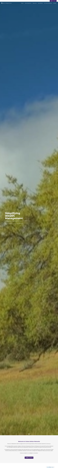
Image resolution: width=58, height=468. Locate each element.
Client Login (53, 0)
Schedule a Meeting (8, 223)
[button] (22, 3)
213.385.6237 (20, 223)
